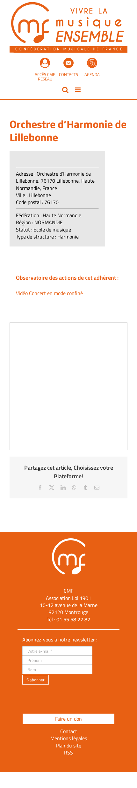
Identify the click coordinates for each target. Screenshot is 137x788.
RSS (68, 752)
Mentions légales (68, 738)
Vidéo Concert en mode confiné (49, 293)
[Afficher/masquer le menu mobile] (78, 90)
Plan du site (68, 745)
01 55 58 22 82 (73, 619)
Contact (68, 731)
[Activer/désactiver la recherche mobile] (65, 90)
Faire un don (68, 719)
